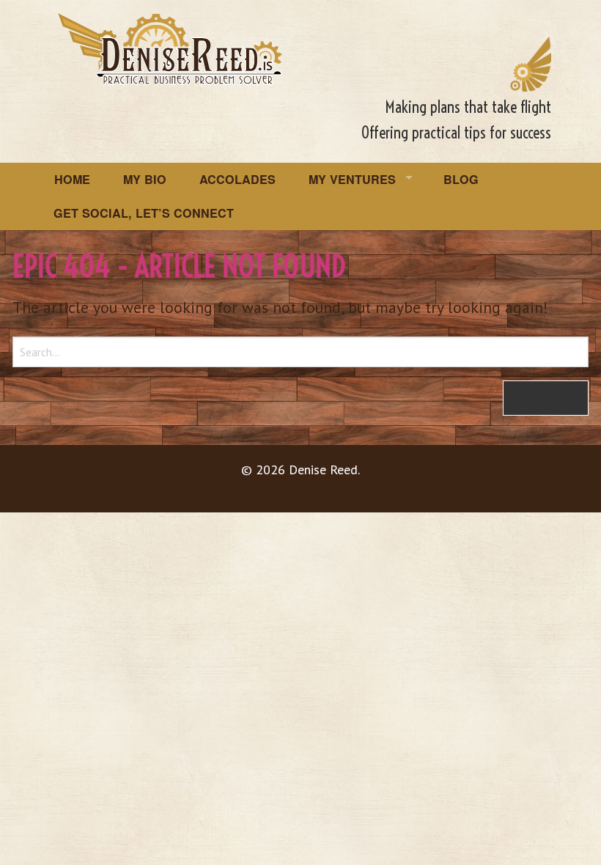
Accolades (237, 179)
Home (72, 179)
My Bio (144, 179)
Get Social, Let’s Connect (144, 213)
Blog (461, 179)
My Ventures (352, 179)
